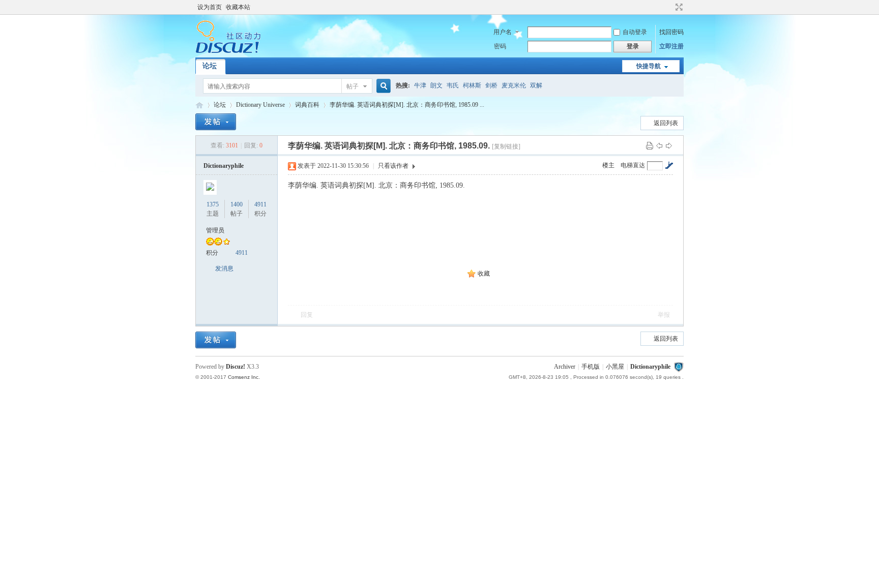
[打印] (650, 145)
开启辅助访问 (669, 7)
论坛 (209, 66)
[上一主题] (659, 145)
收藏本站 (238, 7)
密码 (500, 46)
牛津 (420, 85)
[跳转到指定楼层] (669, 165)
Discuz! (235, 366)
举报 (664, 314)
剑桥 (491, 85)
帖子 (352, 86)
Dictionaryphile (199, 105)
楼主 (608, 165)
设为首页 (209, 7)
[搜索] (382, 86)
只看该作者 (393, 165)
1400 (236, 204)
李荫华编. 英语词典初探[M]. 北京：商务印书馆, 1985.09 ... (407, 104)
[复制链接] (506, 146)
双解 (536, 85)
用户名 (502, 32)
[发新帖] (215, 121)
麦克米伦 (514, 85)
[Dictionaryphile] (228, 51)
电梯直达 (633, 165)
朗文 (436, 85)
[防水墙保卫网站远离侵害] (678, 366)
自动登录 (635, 32)
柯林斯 (472, 85)
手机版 (590, 366)
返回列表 (666, 123)
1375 (213, 204)
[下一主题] (669, 145)
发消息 (224, 268)
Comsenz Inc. (244, 377)
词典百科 (307, 104)
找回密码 (671, 32)
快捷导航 (648, 66)
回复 (307, 314)
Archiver (564, 366)
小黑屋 (615, 366)
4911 (260, 204)
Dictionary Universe (260, 104)
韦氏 (453, 85)
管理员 (215, 230)
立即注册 (671, 46)
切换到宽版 (678, 7)
